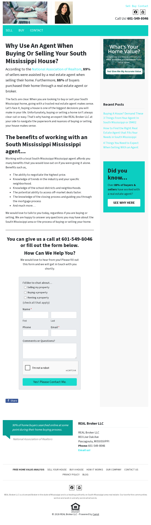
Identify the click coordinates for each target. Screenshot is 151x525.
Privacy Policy (71, 474)
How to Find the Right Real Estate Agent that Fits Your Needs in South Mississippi (120, 132)
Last (53, 320)
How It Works (95, 469)
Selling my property (38, 287)
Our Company (113, 469)
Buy (134, 6)
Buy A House (77, 469)
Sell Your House (57, 469)
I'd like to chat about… (37, 283)
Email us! (84, 450)
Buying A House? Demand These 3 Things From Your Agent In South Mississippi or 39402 (123, 118)
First (25, 320)
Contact (143, 6)
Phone (27, 327)
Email (55, 327)
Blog (85, 474)
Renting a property (38, 298)
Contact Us (131, 469)
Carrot (96, 514)
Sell (128, 6)
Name (27, 309)
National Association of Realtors (56, 69)
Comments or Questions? (39, 341)
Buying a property (37, 292)
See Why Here (124, 202)
